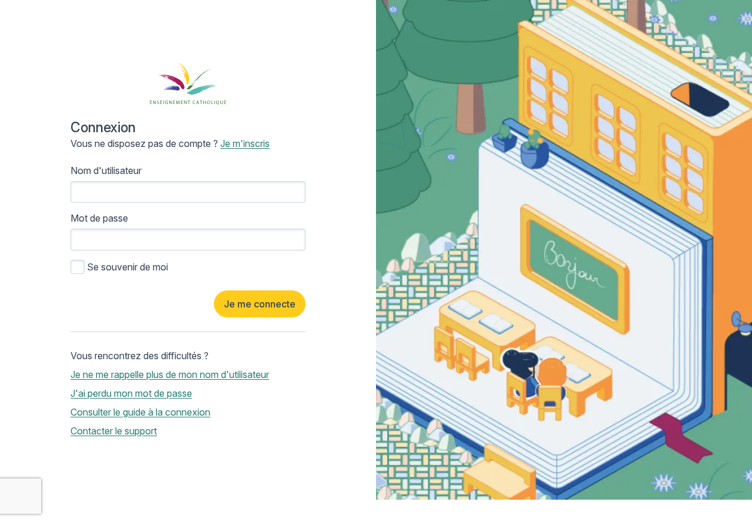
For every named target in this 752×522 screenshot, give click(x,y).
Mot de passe (99, 218)
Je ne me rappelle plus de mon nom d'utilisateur (169, 374)
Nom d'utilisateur (106, 170)
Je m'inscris (245, 143)
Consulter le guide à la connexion (140, 412)
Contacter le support (113, 431)
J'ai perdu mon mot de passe (131, 393)
